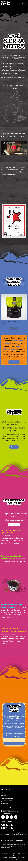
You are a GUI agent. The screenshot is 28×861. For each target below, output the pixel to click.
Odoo (14, 857)
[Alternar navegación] (25, 3)
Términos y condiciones (7, 798)
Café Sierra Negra (14, 188)
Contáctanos (4, 803)
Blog (2, 801)
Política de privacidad (6, 800)
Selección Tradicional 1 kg (10, 321)
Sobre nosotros (5, 794)
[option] (14, 310)
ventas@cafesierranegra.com (10, 811)
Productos (3, 795)
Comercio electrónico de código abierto (16, 858)
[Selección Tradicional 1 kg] (14, 307)
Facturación (4, 797)
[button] (12, 328)
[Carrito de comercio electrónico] (22, 3)
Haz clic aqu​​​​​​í (14, 362)
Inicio (2, 792)
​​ (14, 447)
